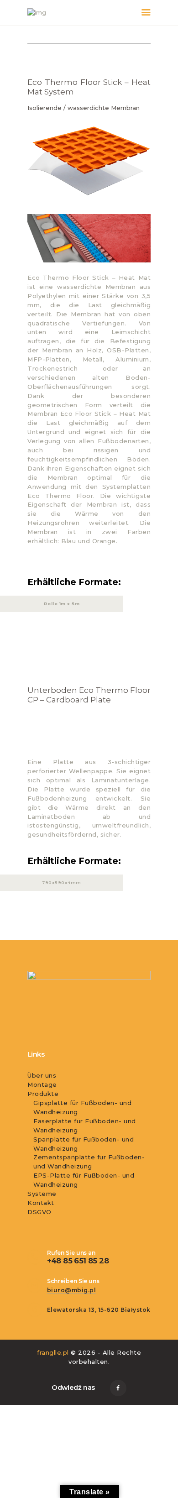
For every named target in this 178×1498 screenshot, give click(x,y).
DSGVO (39, 1211)
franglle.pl (53, 1352)
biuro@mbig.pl (71, 1290)
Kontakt (40, 1202)
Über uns (41, 1075)
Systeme (42, 1193)
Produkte (42, 1093)
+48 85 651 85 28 (78, 1260)
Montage (42, 1084)
